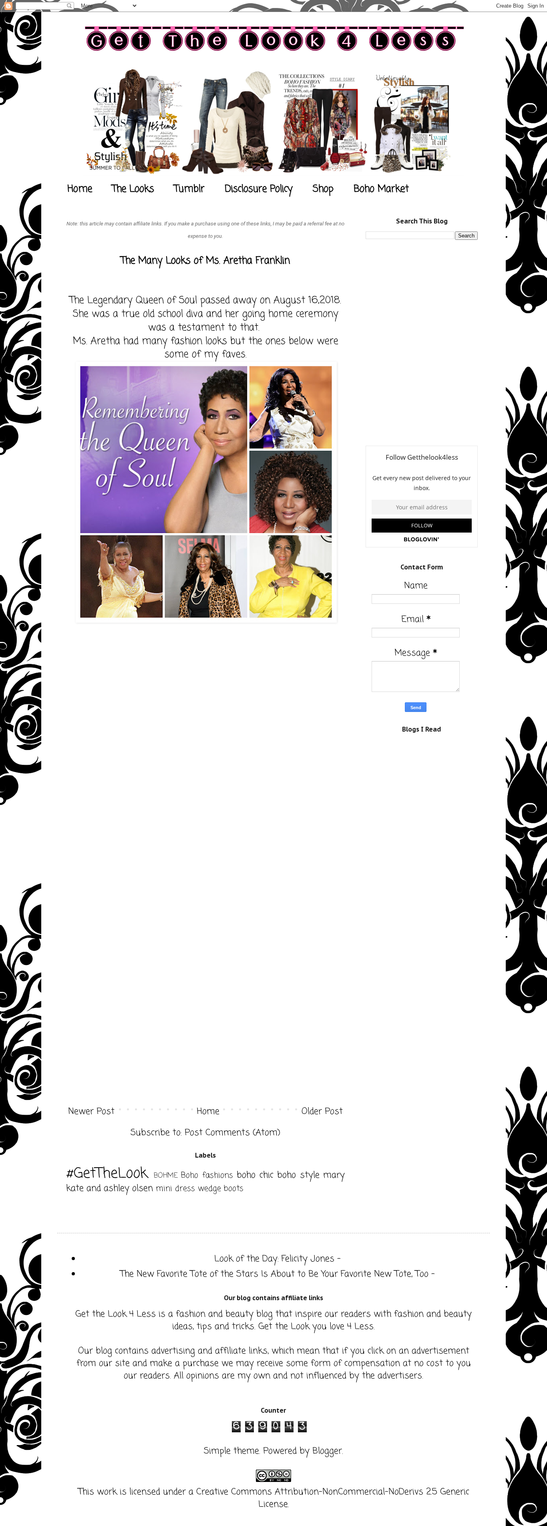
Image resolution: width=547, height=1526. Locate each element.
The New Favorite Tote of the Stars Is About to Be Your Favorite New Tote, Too (274, 1274)
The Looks (133, 189)
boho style (298, 1175)
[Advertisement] (426, 302)
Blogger (327, 1451)
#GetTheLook (107, 1173)
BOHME (166, 1175)
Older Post (322, 1111)
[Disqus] (205, 784)
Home (79, 189)
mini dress (175, 1189)
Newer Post (91, 1111)
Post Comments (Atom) (232, 1133)
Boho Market (381, 189)
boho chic (255, 1175)
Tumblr (189, 189)
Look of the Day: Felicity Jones (274, 1259)
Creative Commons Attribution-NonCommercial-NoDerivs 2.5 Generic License (332, 1498)
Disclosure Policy (259, 189)
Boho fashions (207, 1176)
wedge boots (220, 1189)
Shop (323, 189)
